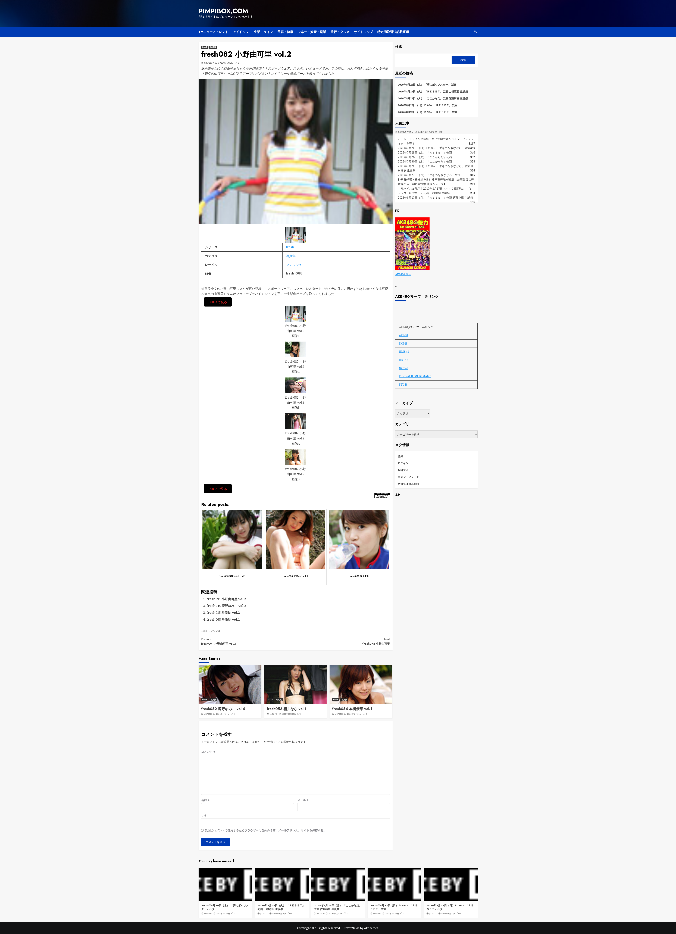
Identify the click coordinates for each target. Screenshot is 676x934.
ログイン (403, 463)
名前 (205, 800)
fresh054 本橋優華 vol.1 (352, 708)
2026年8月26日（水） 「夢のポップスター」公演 (427, 84)
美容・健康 (285, 32)
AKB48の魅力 (403, 274)
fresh (204, 47)
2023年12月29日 (288, 714)
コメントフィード (408, 477)
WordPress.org (408, 483)
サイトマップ (363, 32)
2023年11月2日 (225, 62)
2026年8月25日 (336, 913)
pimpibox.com (223, 11)
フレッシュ (294, 265)
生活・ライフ (263, 32)
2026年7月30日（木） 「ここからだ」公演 (425, 161)
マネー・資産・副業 (312, 32)
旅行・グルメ (340, 32)
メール (303, 800)
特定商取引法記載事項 (393, 32)
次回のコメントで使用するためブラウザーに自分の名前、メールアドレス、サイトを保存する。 (265, 830)
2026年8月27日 (223, 913)
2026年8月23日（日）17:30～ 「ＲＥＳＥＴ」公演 (427, 112)
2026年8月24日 (392, 913)
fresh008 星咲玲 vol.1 (223, 619)
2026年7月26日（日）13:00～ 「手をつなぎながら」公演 (434, 148)
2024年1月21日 (222, 714)
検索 (398, 46)
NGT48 (403, 368)
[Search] (475, 31)
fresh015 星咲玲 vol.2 (223, 612)
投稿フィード (406, 470)
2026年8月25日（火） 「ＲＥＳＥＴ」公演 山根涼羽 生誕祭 (433, 91)
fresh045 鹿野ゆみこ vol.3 (226, 606)
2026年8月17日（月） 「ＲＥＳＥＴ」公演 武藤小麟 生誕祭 (435, 197)
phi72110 (209, 62)
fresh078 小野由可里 (376, 641)
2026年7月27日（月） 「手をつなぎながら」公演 (429, 175)
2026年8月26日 (279, 913)
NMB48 (404, 352)
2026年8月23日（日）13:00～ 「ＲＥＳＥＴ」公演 (427, 105)
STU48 (403, 384)
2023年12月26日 (354, 714)
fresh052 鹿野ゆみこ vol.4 (223, 708)
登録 (400, 456)
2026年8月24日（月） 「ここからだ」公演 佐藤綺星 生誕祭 (433, 98)
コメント (208, 752)
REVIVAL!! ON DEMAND (415, 376)
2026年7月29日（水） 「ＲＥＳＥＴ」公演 (425, 152)
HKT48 (403, 360)
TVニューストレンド (214, 32)
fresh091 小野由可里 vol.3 (226, 599)
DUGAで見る (217, 302)
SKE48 (403, 343)
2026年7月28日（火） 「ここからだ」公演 (425, 157)
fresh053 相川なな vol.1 (286, 708)
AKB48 (403, 335)
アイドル (239, 32)
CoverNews (351, 928)
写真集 (213, 47)
